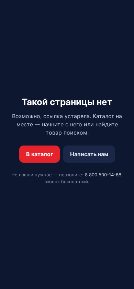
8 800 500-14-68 (103, 174)
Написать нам (89, 154)
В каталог (39, 154)
